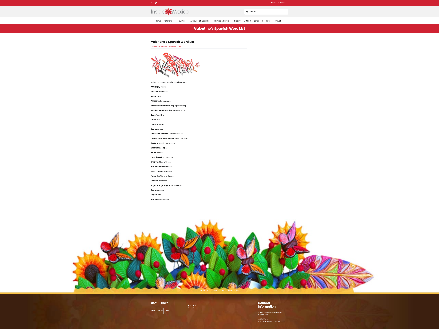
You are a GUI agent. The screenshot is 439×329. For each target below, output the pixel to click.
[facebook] (188, 305)
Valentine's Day (174, 46)
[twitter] (193, 305)
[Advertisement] (264, 74)
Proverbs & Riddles (159, 46)
